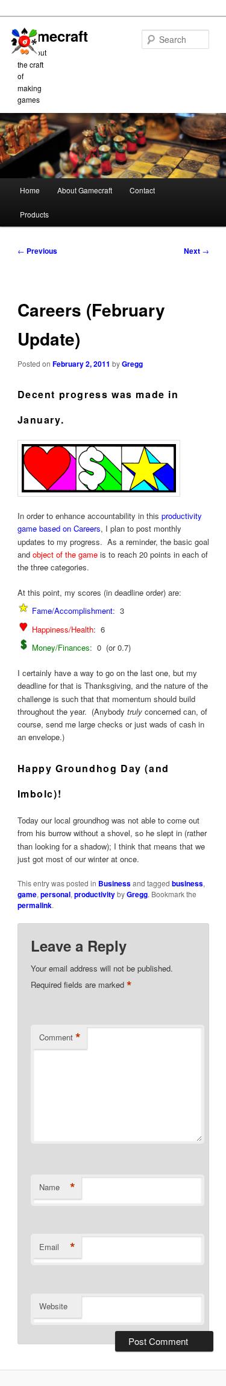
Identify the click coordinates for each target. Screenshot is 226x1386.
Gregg (132, 363)
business (187, 883)
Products (34, 214)
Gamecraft (52, 35)
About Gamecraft (84, 190)
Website (53, 1306)
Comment (60, 1037)
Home (30, 190)
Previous (37, 250)
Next (196, 250)
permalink (34, 905)
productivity (94, 894)
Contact (142, 190)
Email (57, 1247)
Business (114, 883)
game (27, 894)
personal (55, 894)
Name (57, 1187)
